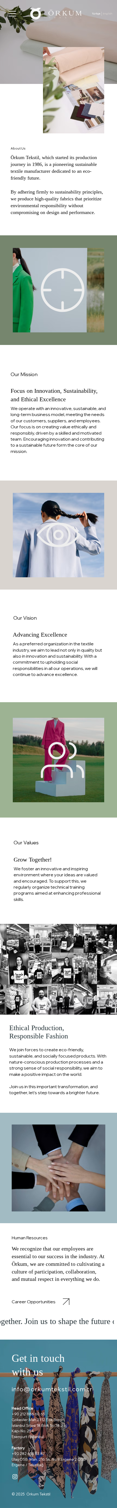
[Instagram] (15, 1476)
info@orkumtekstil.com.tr (52, 1389)
